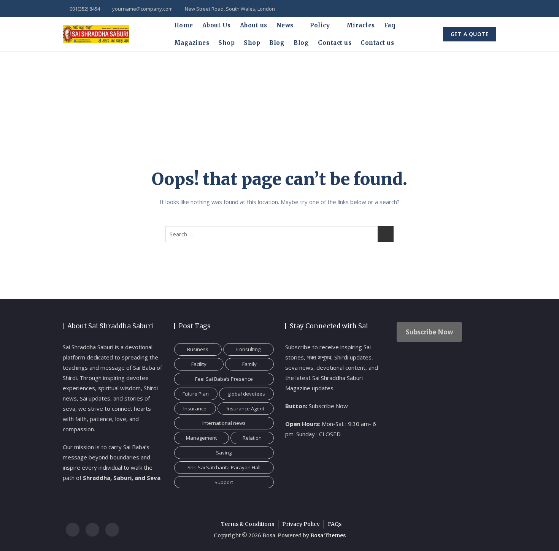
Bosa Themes (328, 535)
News (285, 25)
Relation (252, 437)
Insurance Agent (245, 408)
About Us (216, 25)
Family (249, 364)
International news (224, 423)
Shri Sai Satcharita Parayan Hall (223, 467)
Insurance (194, 408)
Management (201, 437)
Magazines (192, 42)
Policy (320, 25)
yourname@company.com (142, 8)
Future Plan (196, 393)
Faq (389, 25)
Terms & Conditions (247, 524)
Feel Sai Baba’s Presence (224, 378)
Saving (224, 452)
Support (223, 482)
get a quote (470, 34)
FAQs (334, 524)
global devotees (246, 393)
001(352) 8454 (84, 8)
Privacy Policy (301, 524)
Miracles (360, 25)
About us (253, 25)
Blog (276, 42)
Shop (226, 42)
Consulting (248, 349)
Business (197, 349)
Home (183, 25)
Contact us (334, 42)
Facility (198, 364)
